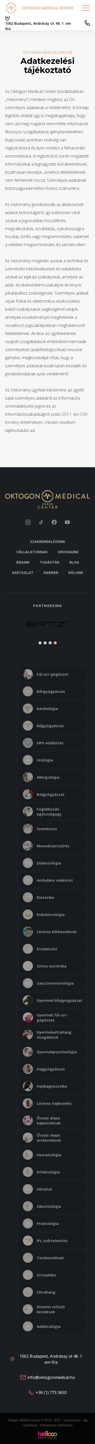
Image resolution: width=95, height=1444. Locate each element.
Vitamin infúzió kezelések (51, 1309)
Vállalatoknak (32, 551)
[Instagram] (27, 522)
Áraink (23, 562)
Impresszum (72, 1420)
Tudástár (49, 562)
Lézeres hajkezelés (54, 1103)
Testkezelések (50, 1257)
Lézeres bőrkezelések (57, 931)
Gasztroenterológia (55, 983)
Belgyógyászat (51, 794)
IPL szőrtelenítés (52, 1240)
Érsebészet (47, 948)
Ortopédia (46, 1274)
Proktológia (48, 1223)
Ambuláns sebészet (55, 880)
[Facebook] (54, 522)
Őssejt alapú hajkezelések (49, 1120)
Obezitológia (49, 1206)
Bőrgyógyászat (51, 691)
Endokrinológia (51, 914)
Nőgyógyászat (50, 725)
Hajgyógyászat (51, 1068)
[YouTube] (67, 522)
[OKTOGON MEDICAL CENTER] (12, 8)
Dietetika (45, 897)
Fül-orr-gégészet (52, 674)
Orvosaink (68, 551)
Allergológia (48, 777)
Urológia (45, 760)
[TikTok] (41, 522)
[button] (11, 626)
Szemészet (47, 828)
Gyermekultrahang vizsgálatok (54, 1035)
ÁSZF (57, 1420)
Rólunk (75, 572)
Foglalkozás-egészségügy (49, 811)
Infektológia (48, 1171)
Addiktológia (49, 1326)
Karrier (51, 572)
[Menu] (86, 8)
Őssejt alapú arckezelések (49, 1138)
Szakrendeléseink (47, 541)
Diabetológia (49, 862)
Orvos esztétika (51, 965)
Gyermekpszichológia (57, 1051)
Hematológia (49, 1154)
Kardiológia (47, 708)
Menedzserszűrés (53, 845)
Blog (74, 562)
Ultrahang (46, 1292)
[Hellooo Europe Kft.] (47, 1434)
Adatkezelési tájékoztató (56, 1425)
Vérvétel (44, 1189)
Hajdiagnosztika (52, 1086)
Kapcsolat (22, 572)
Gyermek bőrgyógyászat (59, 1000)
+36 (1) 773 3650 (51, 1392)
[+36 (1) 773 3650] (87, 23)
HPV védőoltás (50, 742)
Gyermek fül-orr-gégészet (52, 1017)
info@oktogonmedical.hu (51, 1377)
